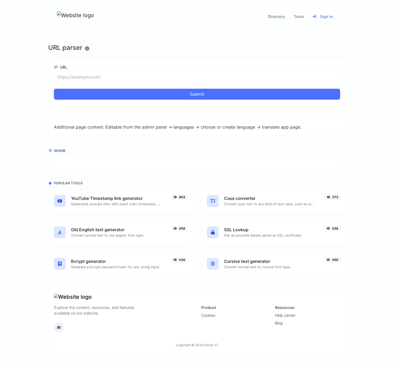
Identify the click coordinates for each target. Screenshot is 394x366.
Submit (197, 94)
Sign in (326, 16)
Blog (279, 323)
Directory (276, 16)
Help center (285, 315)
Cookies (208, 315)
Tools (299, 16)
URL (63, 67)
